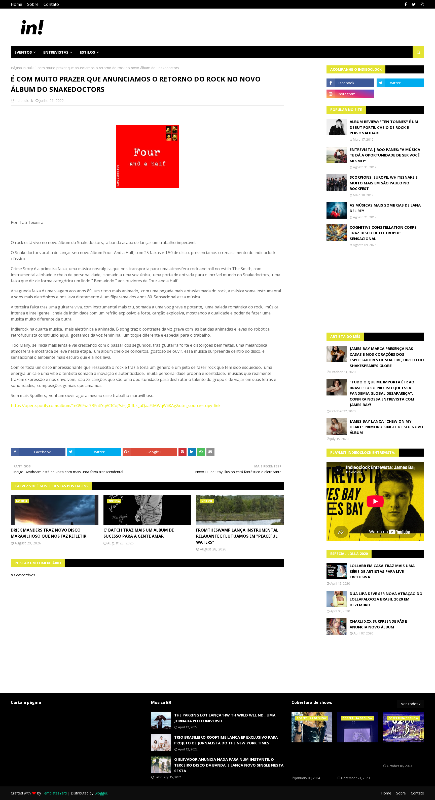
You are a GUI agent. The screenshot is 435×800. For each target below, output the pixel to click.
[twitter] (414, 4)
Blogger (100, 793)
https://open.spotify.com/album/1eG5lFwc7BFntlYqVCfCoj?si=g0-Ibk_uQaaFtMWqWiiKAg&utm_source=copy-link (116, 405)
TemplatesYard (54, 793)
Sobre (33, 4)
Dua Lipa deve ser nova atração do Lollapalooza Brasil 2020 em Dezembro (386, 599)
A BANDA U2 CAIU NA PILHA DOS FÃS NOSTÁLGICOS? (401, 753)
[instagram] (421, 4)
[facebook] (405, 4)
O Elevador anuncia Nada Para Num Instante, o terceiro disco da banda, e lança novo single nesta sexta (228, 765)
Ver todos (409, 703)
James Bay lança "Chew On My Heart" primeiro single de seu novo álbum (386, 427)
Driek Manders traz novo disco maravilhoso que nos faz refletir (48, 533)
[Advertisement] (375, 290)
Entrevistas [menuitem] (55, 52)
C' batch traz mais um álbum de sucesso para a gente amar (138, 533)
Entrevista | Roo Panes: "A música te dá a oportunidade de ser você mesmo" (385, 155)
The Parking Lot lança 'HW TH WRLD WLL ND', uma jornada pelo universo (224, 717)
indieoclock (24, 100)
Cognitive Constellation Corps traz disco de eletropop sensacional (383, 233)
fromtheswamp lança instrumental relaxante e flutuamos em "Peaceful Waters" (237, 536)
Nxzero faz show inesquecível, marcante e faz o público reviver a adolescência (356, 759)
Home (16, 4)
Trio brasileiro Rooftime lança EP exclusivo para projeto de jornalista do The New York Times (226, 740)
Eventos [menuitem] (23, 52)
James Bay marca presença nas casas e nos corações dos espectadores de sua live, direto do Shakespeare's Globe (387, 357)
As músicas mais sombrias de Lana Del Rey (385, 208)
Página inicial (21, 67)
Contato (51, 4)
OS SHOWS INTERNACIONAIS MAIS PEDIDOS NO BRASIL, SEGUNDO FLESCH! (309, 759)
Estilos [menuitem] (87, 52)
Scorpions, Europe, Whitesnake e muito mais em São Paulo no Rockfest (384, 183)
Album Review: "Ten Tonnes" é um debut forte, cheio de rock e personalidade (384, 127)
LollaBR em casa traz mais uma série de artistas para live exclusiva (382, 571)
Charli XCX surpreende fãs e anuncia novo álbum (378, 624)
